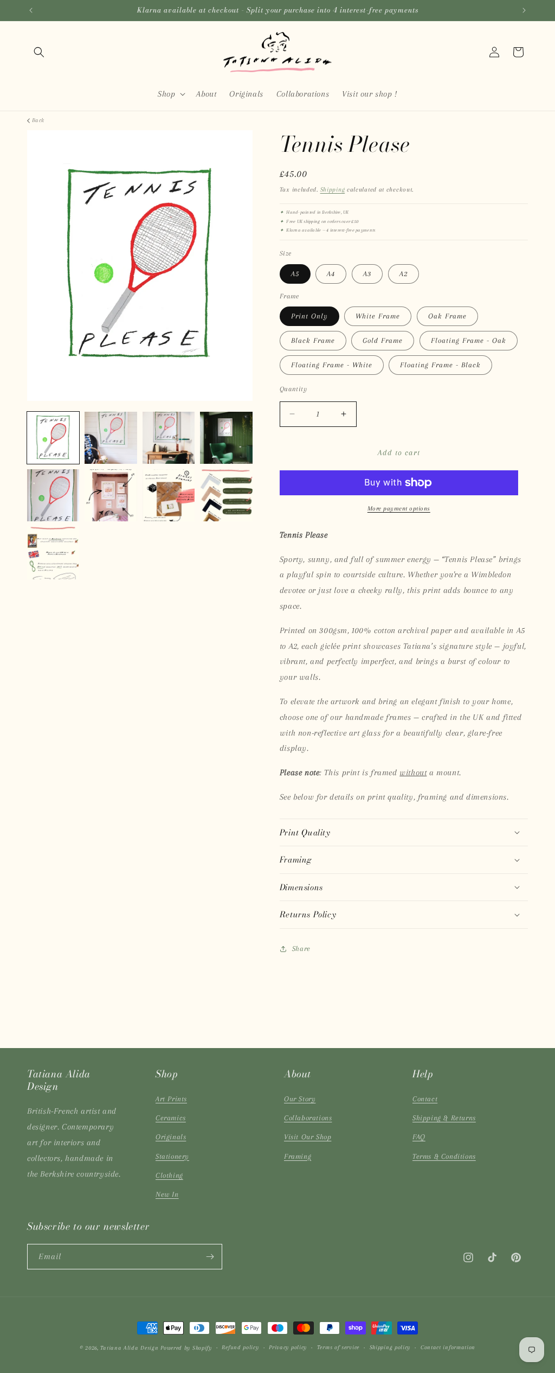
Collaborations (308, 1118)
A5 (295, 274)
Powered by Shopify (186, 1347)
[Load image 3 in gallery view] (169, 438)
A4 (331, 274)
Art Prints (171, 1099)
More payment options (398, 508)
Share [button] (301, 948)
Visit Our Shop (307, 1137)
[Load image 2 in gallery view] (111, 438)
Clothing (169, 1175)
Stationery (172, 1156)
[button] (39, 52)
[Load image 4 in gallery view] (226, 438)
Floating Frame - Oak (468, 340)
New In (167, 1194)
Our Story (299, 1099)
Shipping (332, 189)
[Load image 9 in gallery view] (53, 553)
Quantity (293, 389)
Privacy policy (288, 1347)
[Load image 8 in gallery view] (226, 495)
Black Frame (313, 340)
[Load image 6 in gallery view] (111, 495)
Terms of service (338, 1347)
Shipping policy (390, 1347)
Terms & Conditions (444, 1156)
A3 (367, 274)
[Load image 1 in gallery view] (53, 438)
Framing (297, 1156)
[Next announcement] (524, 10)
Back (38, 120)
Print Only (309, 316)
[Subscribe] (210, 1256)
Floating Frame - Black (440, 365)
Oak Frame (447, 316)
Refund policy (240, 1347)
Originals (171, 1137)
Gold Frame (383, 340)
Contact (424, 1099)
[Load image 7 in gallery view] (169, 495)
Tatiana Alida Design (129, 1347)
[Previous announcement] (31, 10)
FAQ (418, 1137)
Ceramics (171, 1118)
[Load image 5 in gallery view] (53, 495)
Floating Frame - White (331, 365)
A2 (403, 274)
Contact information (448, 1347)
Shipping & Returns (444, 1118)
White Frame (378, 316)
